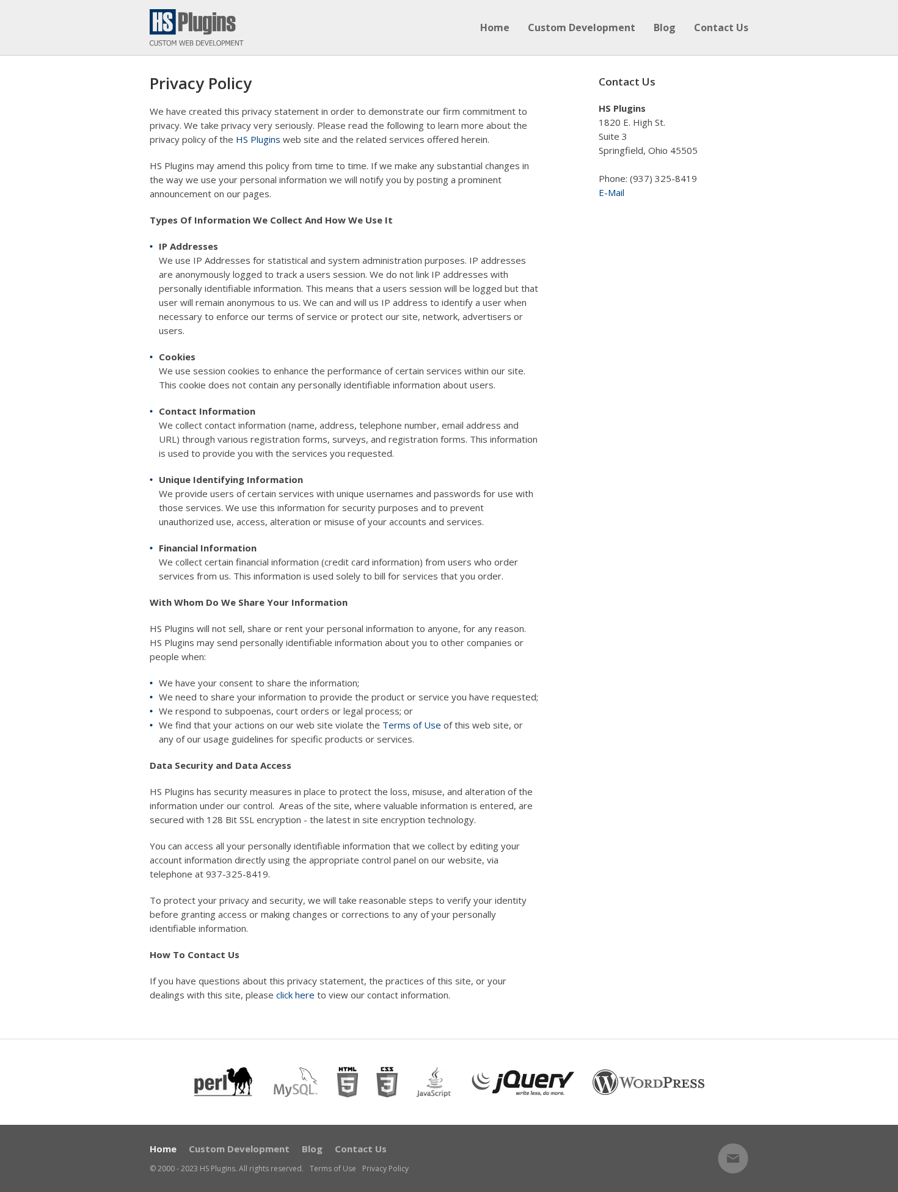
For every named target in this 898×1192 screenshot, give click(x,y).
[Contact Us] (733, 1158)
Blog (665, 27)
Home (494, 27)
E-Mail (611, 192)
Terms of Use (411, 725)
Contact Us (721, 27)
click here (295, 995)
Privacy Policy (385, 1169)
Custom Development (581, 27)
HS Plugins (258, 139)
